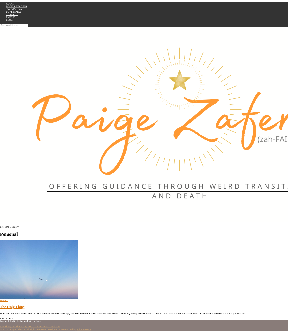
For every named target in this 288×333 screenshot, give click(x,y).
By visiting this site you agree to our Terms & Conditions (30, 326)
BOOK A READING (16, 6)
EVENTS (10, 17)
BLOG (9, 20)
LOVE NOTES (13, 11)
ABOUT (10, 3)
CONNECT (12, 14)
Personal (4, 300)
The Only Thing (12, 307)
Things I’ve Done (14, 9)
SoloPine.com (84, 329)
